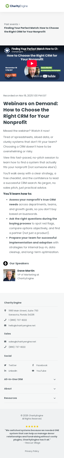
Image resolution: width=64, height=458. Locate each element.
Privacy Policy (32, 451)
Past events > (12, 24)
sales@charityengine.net (22, 341)
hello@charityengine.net (22, 325)
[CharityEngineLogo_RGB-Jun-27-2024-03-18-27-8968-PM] (20, 6)
